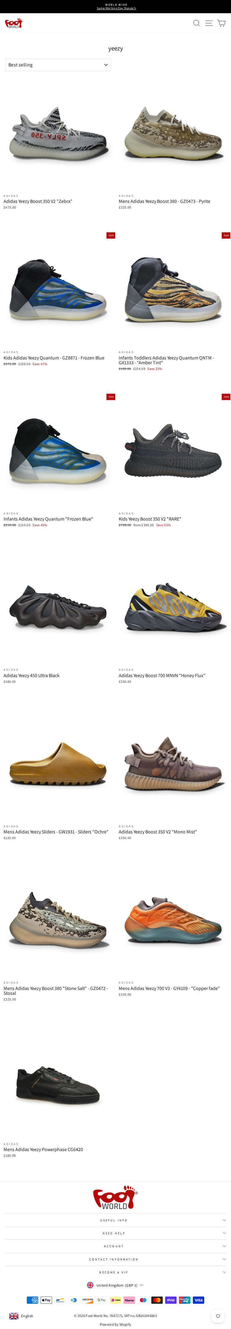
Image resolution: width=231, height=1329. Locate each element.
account (114, 1246)
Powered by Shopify (115, 1324)
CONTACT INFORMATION (114, 1259)
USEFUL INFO (114, 1220)
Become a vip (113, 1272)
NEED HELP (114, 1233)
